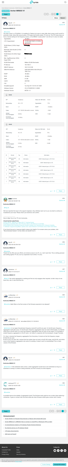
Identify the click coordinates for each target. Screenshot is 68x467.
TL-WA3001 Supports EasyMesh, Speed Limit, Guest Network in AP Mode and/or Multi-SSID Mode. (30, 226)
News (17, 450)
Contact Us (5, 452)
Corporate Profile (6, 450)
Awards (18, 452)
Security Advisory (21, 454)
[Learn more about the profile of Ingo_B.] (5, 24)
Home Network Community (8, 8)
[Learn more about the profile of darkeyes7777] (5, 384)
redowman (11, 269)
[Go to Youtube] (54, 450)
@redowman (7, 328)
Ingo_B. (10, 23)
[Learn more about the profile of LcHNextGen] (5, 296)
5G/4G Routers (18, 8)
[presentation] (5, 24)
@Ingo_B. (6, 207)
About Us (4, 447)
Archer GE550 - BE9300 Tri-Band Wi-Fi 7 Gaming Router (18, 222)
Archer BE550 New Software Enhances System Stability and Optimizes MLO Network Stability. (29, 225)
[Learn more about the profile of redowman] (5, 270)
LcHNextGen (11, 295)
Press (18, 447)
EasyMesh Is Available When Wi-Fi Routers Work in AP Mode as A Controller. (23, 223)
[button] (3, 2)
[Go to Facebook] (58, 450)
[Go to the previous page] (45, 14)
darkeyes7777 (12, 383)
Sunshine (14, 198)
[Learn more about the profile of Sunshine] (5, 199)
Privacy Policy (5, 454)
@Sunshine (7, 32)
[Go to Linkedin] (65, 450)
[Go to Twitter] (61, 450)
